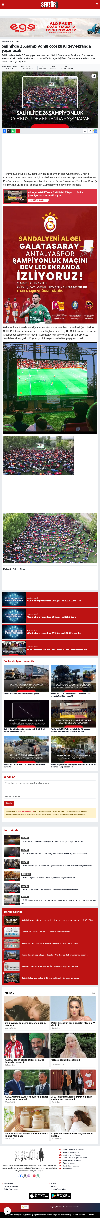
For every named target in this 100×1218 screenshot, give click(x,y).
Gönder (9, 803)
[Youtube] (34, 1176)
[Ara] (97, 4)
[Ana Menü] (3, 5)
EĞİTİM (63, 12)
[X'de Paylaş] (9, 131)
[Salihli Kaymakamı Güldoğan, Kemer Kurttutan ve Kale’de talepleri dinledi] (73, 749)
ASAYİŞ (30, 12)
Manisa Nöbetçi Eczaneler (73, 1150)
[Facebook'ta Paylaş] (4, 131)
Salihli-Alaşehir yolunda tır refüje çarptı (21, 694)
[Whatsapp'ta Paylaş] (13, 131)
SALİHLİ (15, 42)
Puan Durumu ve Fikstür (72, 1160)
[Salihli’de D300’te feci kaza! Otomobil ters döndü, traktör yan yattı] (73, 678)
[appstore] (39, 1196)
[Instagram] (29, 1176)
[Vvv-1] (38, 455)
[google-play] (61, 1196)
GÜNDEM (20, 12)
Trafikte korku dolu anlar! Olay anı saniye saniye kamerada (51, 890)
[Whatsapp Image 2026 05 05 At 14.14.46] (50, 388)
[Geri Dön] (7, 1210)
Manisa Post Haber (58, 1189)
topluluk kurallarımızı (26, 811)
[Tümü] (95, 830)
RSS (25, 1207)
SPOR (82, 12)
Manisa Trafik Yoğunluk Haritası (75, 1158)
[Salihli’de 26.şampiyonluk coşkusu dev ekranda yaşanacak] (50, 99)
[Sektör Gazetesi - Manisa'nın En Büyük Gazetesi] (50, 4)
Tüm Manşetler (69, 1163)
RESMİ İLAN (7, 12)
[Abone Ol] (95, 131)
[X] (25, 1176)
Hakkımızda (8, 1184)
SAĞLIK (73, 12)
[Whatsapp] (38, 1176)
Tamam (91, 1214)
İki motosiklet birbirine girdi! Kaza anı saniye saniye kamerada (52, 841)
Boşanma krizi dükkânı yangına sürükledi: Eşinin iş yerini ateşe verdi (54, 853)
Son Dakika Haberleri (71, 1166)
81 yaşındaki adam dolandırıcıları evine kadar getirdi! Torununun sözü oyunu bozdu (58, 902)
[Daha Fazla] (18, 131)
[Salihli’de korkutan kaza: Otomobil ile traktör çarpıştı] (26, 749)
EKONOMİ (42, 12)
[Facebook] (21, 1176)
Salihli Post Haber (11, 1189)
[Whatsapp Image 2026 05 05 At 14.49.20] (50, 264)
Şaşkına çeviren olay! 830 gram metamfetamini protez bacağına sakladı (57, 866)
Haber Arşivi (67, 1169)
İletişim (53, 1186)
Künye (53, 1184)
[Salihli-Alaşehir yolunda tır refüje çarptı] (26, 678)
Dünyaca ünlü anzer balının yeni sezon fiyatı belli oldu (48, 878)
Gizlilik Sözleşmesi (11, 1186)
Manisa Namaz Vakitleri (72, 1155)
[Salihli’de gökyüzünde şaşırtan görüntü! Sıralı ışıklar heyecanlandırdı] (26, 714)
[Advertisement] (50, 153)
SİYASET (53, 12)
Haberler (5, 42)
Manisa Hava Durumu (71, 1152)
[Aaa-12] (50, 538)
